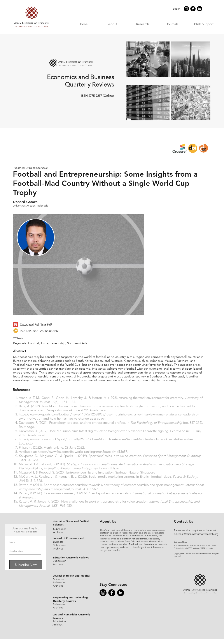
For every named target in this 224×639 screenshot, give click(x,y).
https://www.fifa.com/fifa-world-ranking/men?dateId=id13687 (82, 452)
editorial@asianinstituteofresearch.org (196, 534)
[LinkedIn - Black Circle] (199, 8)
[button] (172, 24)
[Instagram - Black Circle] (186, 8)
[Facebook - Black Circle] (193, 8)
